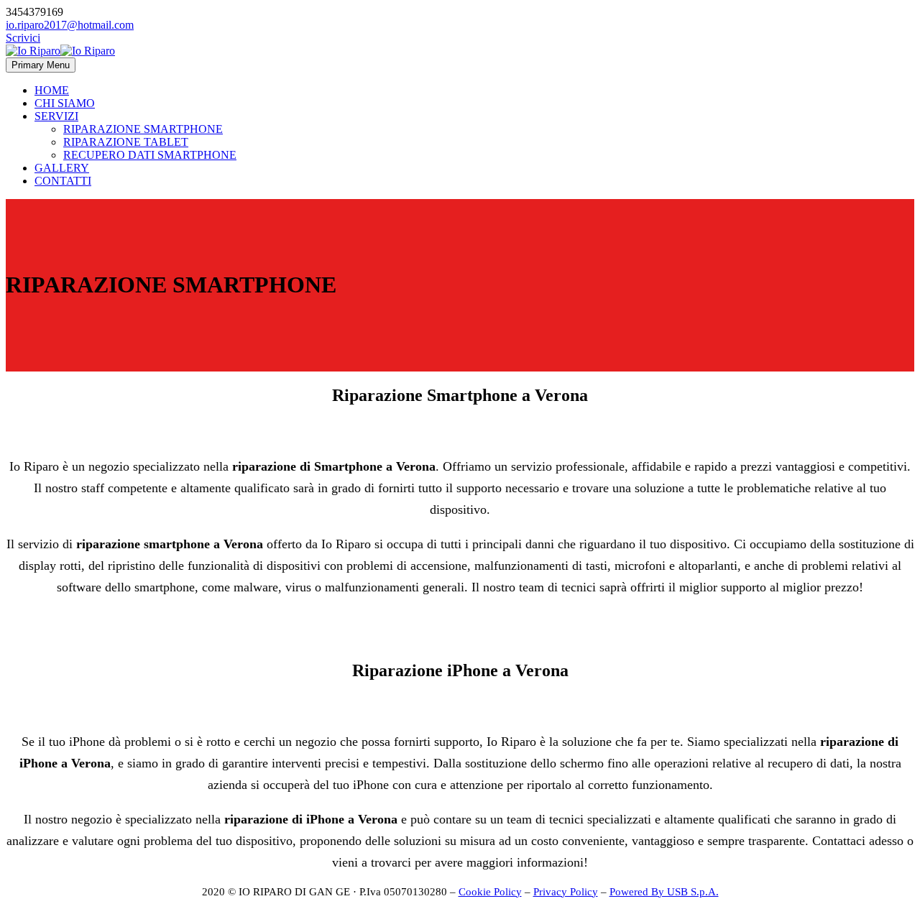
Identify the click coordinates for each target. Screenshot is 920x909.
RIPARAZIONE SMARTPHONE (143, 129)
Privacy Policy (565, 892)
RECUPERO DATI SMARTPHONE (149, 155)
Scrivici (23, 38)
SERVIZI (56, 116)
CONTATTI (62, 181)
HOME (51, 90)
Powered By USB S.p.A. (664, 892)
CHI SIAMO (64, 103)
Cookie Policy (490, 892)
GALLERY (61, 168)
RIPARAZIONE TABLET (125, 142)
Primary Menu (41, 65)
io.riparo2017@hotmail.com (70, 25)
